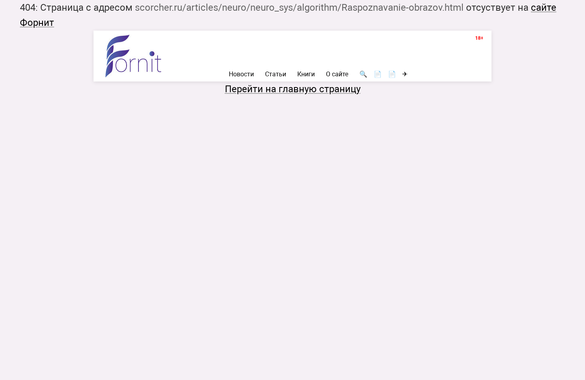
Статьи (275, 74)
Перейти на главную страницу (293, 89)
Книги (306, 74)
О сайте (337, 74)
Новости (241, 74)
